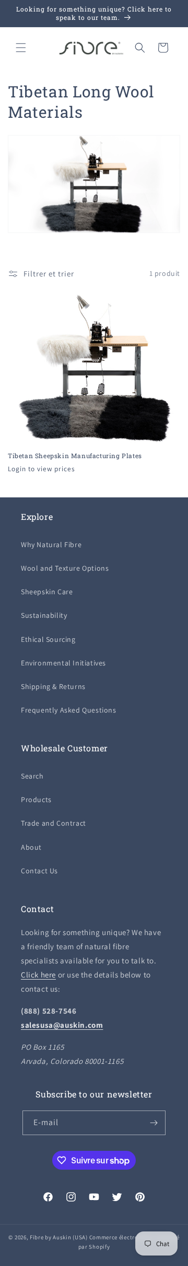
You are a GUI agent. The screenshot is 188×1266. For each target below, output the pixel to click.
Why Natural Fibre (51, 544)
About (31, 847)
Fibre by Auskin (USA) (59, 1237)
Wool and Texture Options (65, 568)
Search (32, 776)
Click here (38, 975)
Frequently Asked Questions (68, 710)
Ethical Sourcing (48, 639)
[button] (20, 47)
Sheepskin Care (47, 591)
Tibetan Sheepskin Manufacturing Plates (75, 456)
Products (36, 799)
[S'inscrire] (153, 1122)
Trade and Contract (53, 823)
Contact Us (39, 870)
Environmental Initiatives (63, 663)
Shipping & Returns (53, 686)
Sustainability (44, 615)
